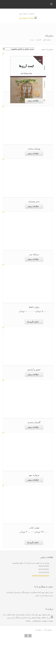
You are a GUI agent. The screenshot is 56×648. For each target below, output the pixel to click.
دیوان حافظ (34, 307)
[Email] (26, 635)
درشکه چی (34, 254)
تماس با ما (48, 630)
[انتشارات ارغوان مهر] (28, 18)
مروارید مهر (34, 475)
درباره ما (39, 630)
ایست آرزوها (34, 96)
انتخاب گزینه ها (32, 322)
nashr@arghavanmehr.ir (40, 575)
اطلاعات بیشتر (33, 101)
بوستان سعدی (34, 148)
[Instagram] (30, 635)
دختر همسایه (34, 201)
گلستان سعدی (34, 422)
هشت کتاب (34, 528)
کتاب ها (38, 40)
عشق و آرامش (34, 369)
